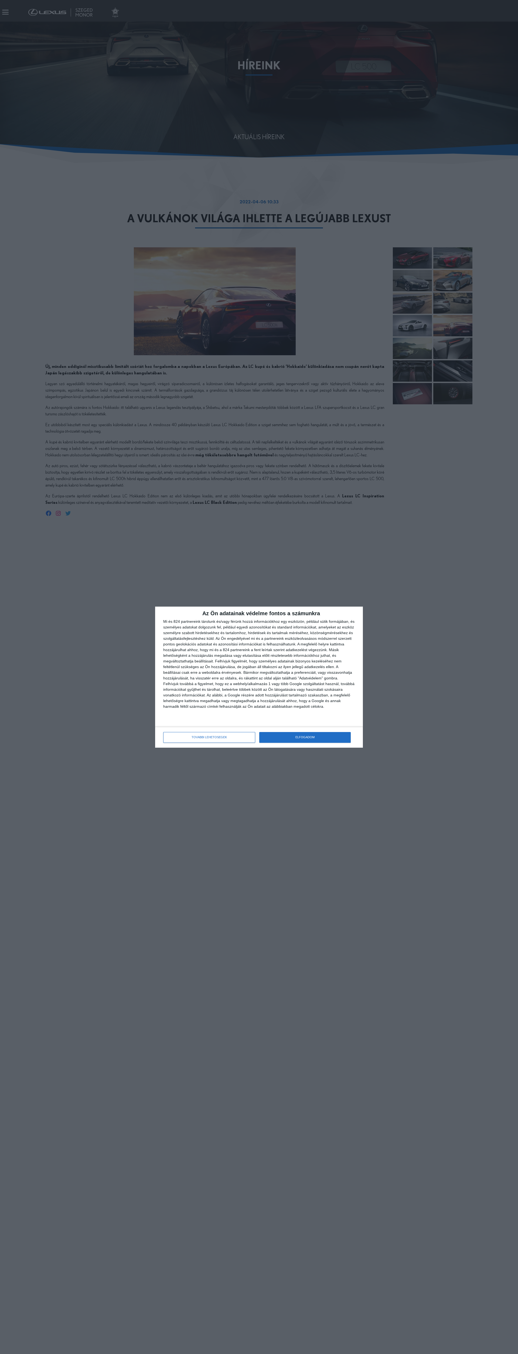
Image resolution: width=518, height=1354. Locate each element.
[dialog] (259, 677)
